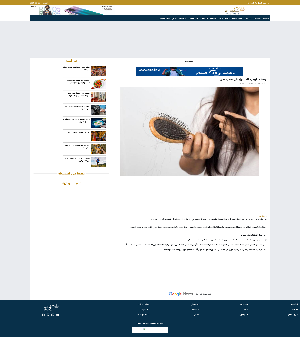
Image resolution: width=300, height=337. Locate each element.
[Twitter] (48, 314)
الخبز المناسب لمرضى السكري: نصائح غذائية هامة (77, 146)
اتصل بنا (258, 2)
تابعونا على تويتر (71, 182)
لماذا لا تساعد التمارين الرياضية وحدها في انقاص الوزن (77, 159)
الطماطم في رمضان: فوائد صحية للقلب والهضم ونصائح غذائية (78, 81)
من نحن (266, 2)
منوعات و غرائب (164, 18)
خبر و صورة (183, 18)
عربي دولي (247, 18)
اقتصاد (227, 18)
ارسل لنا (251, 2)
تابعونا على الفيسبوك (71, 173)
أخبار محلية (257, 18)
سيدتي (174, 18)
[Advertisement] (150, 39)
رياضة (221, 18)
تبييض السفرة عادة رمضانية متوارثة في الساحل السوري (76, 120)
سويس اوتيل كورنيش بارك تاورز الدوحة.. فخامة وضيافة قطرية (79, 94)
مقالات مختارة (237, 18)
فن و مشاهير (193, 18)
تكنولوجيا (213, 18)
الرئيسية (266, 18)
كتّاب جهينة (204, 18)
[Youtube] (52, 314)
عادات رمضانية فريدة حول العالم (79, 131)
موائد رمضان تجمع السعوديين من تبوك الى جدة (76, 68)
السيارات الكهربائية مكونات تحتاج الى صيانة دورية (77, 107)
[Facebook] (43, 314)
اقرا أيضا (71, 60)
